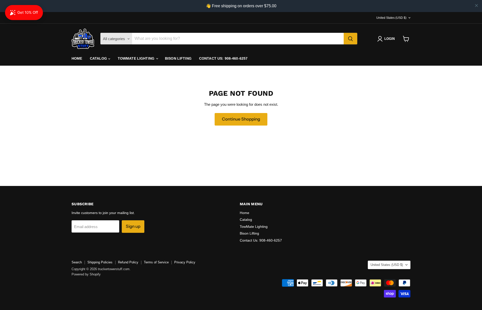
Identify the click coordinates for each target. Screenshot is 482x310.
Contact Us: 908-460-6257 (223, 58)
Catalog (99, 58)
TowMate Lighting (136, 58)
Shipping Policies (99, 262)
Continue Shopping (241, 119)
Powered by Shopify (86, 274)
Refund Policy (128, 262)
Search (77, 262)
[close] (476, 5)
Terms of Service (156, 262)
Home (77, 58)
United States (391, 18)
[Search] (350, 39)
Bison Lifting (178, 58)
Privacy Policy (184, 262)
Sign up (133, 226)
